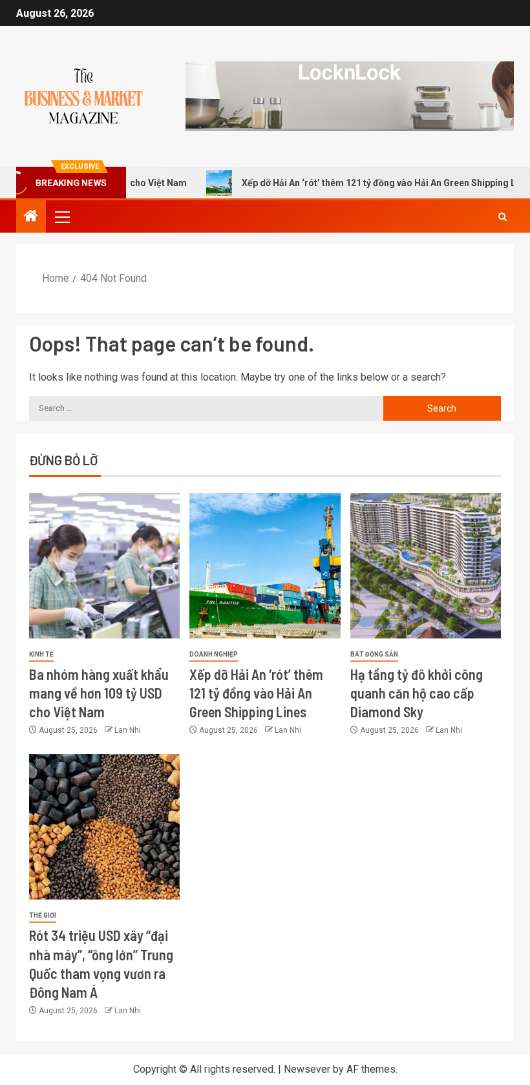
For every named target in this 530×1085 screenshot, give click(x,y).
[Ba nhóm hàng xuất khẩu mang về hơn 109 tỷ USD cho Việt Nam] (104, 565)
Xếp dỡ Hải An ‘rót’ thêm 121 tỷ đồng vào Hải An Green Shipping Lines (366, 183)
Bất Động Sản (374, 654)
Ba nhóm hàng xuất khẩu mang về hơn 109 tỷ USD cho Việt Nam (99, 693)
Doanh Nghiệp (213, 654)
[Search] (502, 216)
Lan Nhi (127, 730)
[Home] (31, 217)
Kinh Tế (41, 654)
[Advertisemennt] (350, 95)
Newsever (307, 1069)
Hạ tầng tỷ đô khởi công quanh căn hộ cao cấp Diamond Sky (416, 693)
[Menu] (61, 216)
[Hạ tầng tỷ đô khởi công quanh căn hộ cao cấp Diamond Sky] (425, 565)
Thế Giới (42, 915)
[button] (61, 216)
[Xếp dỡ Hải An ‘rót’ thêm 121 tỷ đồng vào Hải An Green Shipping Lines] (264, 565)
